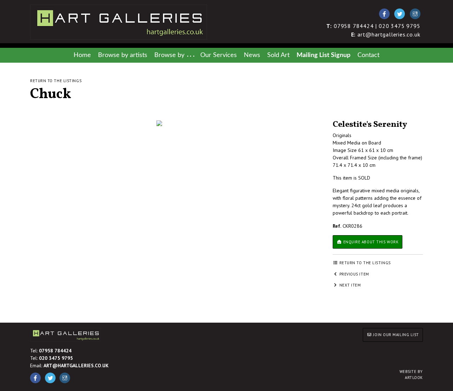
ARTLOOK (411, 374)
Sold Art (278, 55)
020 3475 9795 (56, 358)
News (252, 55)
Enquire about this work (370, 241)
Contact (368, 55)
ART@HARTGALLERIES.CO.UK (76, 365)
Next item (349, 285)
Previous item (353, 274)
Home (82, 55)
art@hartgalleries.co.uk (385, 34)
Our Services (218, 55)
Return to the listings (55, 80)
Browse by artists (122, 55)
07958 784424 (55, 350)
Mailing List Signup (323, 55)
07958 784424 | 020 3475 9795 (373, 25)
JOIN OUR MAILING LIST (395, 334)
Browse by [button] (169, 55)
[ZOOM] (159, 123)
